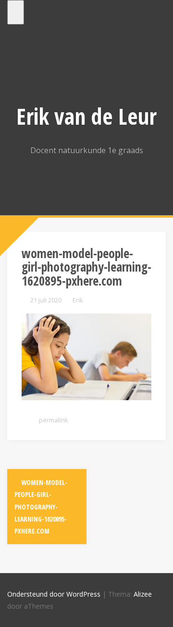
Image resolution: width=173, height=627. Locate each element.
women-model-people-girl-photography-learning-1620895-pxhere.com (40, 507)
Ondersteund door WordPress (53, 594)
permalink (52, 420)
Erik (78, 300)
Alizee (143, 594)
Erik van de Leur (86, 116)
